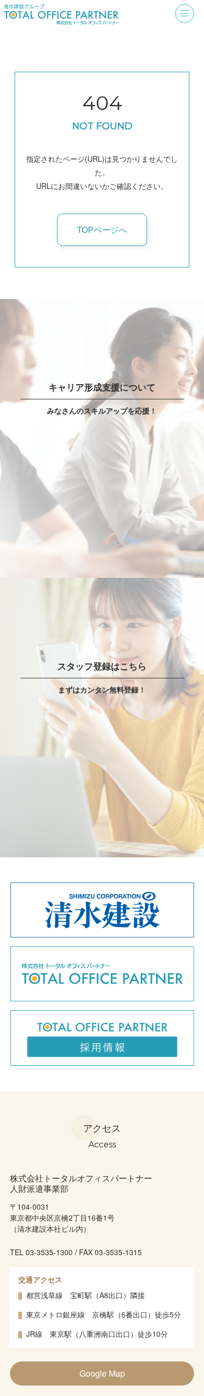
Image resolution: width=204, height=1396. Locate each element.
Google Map (102, 1373)
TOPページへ (102, 230)
